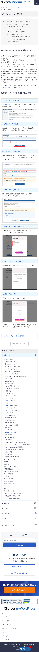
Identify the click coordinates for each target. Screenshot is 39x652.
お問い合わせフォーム (19, 566)
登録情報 (6, 464)
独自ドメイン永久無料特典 (12, 371)
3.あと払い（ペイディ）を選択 (16, 31)
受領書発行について (10, 418)
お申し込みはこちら (19, 590)
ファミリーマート (12, 410)
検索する (21, 545)
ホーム (4, 613)
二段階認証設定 (8, 469)
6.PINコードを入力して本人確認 (16, 39)
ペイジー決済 (10, 393)
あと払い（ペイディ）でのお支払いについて (17, 21)
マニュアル (5, 617)
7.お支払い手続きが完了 (14, 41)
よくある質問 (6, 621)
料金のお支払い (9, 422)
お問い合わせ (6, 636)
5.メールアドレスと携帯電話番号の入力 (18, 37)
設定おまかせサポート (11, 364)
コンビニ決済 (9, 435)
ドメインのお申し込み (11, 369)
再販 (5, 488)
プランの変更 (9, 378)
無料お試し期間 (8, 481)
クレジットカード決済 (12, 388)
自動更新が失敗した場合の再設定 (14, 449)
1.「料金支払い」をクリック (15, 26)
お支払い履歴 (9, 454)
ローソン (9, 403)
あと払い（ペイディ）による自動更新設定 (18, 444)
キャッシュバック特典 (11, 374)
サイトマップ (6, 640)
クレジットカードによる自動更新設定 (17, 442)
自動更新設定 (6, 87)
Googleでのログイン (10, 478)
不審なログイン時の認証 (11, 471)
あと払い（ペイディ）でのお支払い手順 (16, 24)
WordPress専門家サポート (12, 366)
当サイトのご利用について (26, 644)
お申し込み (6, 355)
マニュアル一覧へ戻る (18, 344)
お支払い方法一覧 (10, 386)
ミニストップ (11, 408)
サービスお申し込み (9, 459)
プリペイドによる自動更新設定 (15, 447)
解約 (5, 486)
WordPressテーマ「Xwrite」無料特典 (15, 376)
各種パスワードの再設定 (11, 466)
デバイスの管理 (8, 474)
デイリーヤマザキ (12, 405)
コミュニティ (6, 624)
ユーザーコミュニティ (18, 573)
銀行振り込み (10, 391)
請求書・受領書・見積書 (12, 457)
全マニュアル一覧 (9, 525)
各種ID (6, 461)
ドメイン (6, 513)
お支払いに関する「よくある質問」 (14, 336)
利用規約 (13, 644)
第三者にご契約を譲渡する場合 (14, 493)
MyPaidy (11, 327)
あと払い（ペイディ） (12, 395)
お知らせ (4, 632)
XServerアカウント (8, 104)
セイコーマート (11, 413)
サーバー (6, 508)
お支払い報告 (9, 452)
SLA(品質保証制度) (10, 381)
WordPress (6, 503)
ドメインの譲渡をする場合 (12, 498)
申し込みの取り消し (9, 483)
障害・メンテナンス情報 (9, 628)
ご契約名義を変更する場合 (12, 496)
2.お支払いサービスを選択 (14, 29)
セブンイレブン (11, 400)
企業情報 (5, 644)
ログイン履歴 (7, 476)
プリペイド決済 (10, 415)
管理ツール (6, 518)
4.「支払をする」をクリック (15, 34)
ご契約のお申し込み (10, 361)
